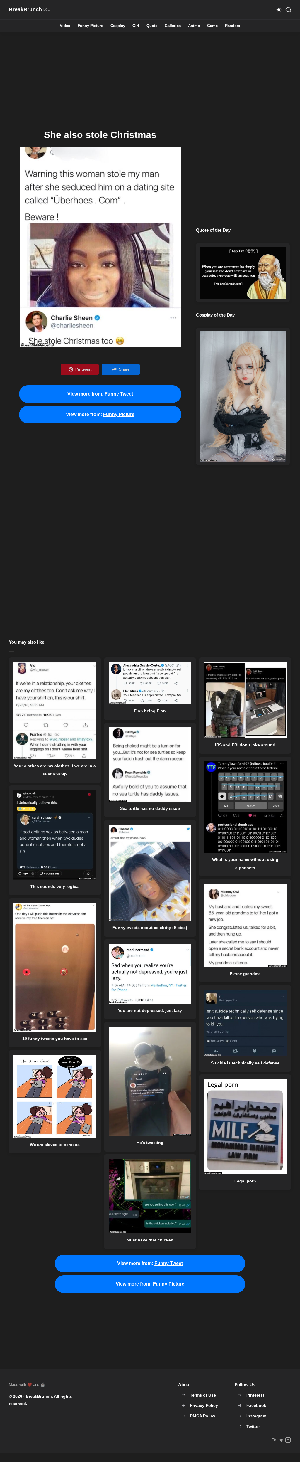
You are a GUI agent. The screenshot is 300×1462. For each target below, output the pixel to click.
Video (65, 26)
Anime (194, 26)
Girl (135, 26)
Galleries (173, 26)
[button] (279, 10)
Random (232, 26)
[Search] (288, 10)
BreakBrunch (39, 1396)
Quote (151, 26)
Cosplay (117, 26)
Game (212, 26)
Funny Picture (90, 26)
